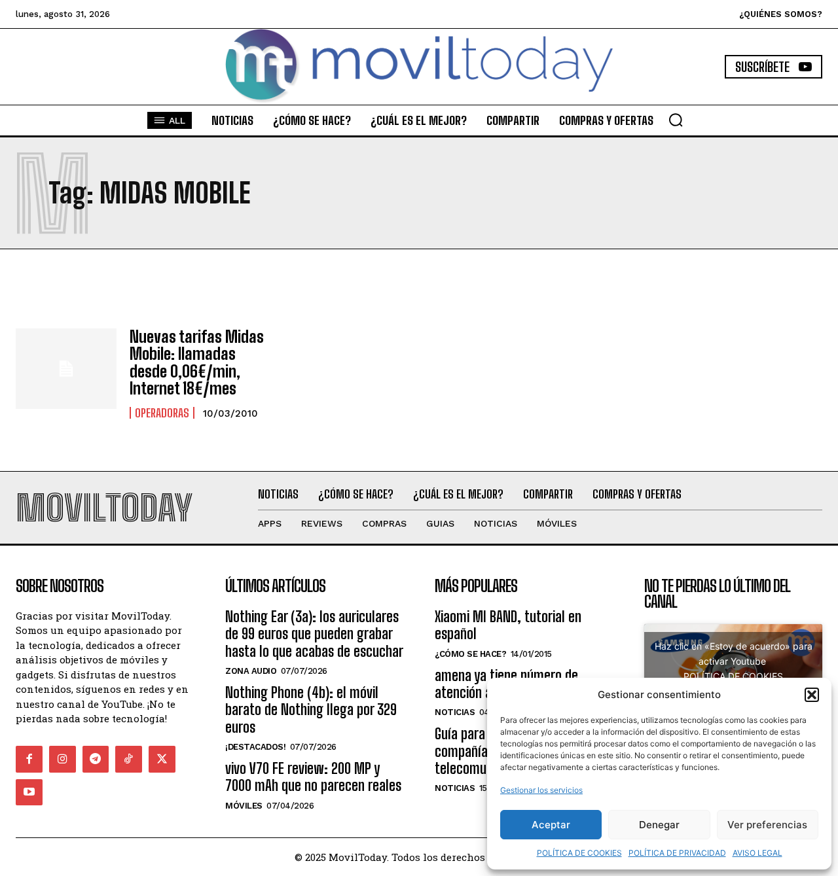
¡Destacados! (255, 747)
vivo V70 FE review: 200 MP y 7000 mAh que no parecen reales (313, 777)
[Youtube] (29, 792)
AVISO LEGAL (757, 853)
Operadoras (162, 413)
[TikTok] (128, 759)
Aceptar (551, 824)
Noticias (455, 712)
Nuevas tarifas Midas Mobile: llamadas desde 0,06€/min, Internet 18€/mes (197, 362)
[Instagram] (62, 759)
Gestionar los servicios (541, 790)
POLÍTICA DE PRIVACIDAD (677, 853)
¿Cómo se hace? (470, 654)
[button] (811, 694)
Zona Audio (250, 671)
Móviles (244, 806)
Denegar (659, 824)
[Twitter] (162, 759)
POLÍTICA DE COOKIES (579, 853)
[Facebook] (29, 759)
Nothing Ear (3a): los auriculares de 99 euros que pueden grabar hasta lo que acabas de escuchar (314, 634)
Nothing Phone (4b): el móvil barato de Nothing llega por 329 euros (311, 710)
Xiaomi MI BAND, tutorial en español (508, 625)
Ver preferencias (767, 824)
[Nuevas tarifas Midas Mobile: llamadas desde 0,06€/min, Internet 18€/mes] (66, 368)
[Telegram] (95, 759)
